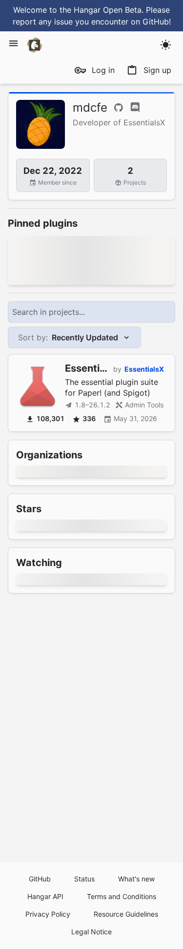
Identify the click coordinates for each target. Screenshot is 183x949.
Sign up (157, 70)
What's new (136, 879)
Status (84, 879)
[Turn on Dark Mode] (165, 44)
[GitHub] (118, 107)
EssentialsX (144, 369)
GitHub (40, 879)
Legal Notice (91, 931)
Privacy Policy (47, 914)
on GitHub (150, 21)
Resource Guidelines (126, 914)
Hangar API (45, 896)
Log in (103, 70)
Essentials (89, 368)
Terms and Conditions (121, 896)
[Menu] (13, 43)
